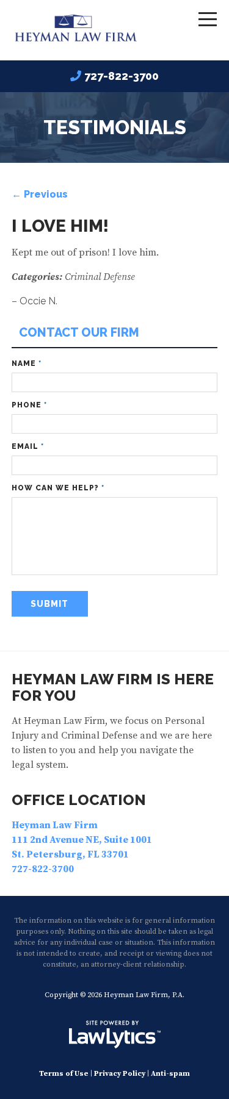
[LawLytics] (115, 1034)
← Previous (40, 194)
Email (28, 446)
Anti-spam (170, 1073)
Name (27, 363)
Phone (29, 405)
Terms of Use (64, 1073)
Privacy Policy (119, 1073)
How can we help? (58, 488)
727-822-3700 (121, 76)
